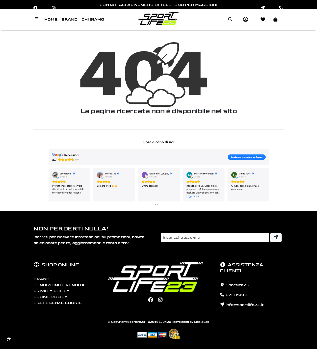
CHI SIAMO (92, 19)
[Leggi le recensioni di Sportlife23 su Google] (158, 172)
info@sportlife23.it (244, 304)
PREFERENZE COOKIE (57, 302)
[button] (276, 19)
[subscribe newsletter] (276, 237)
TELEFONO (172, 4)
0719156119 (237, 295)
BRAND (69, 19)
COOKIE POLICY (50, 297)
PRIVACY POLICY (51, 291)
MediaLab (201, 322)
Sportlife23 (237, 285)
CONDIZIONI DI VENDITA (59, 285)
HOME (50, 19)
